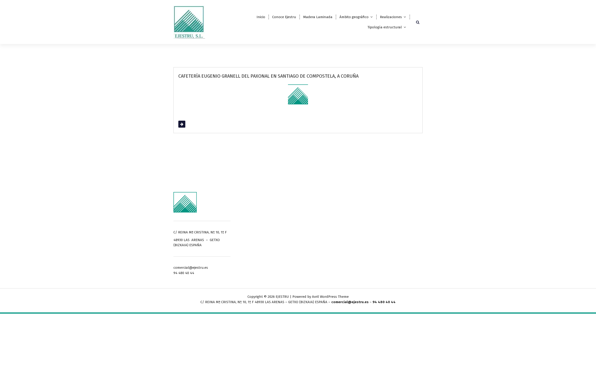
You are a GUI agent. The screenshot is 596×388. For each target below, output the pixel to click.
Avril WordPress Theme (330, 297)
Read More (187, 124)
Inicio (261, 17)
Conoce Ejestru (284, 17)
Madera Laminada (317, 17)
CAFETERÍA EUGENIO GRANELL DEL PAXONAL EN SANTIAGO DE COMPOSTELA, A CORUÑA (268, 76)
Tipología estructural (384, 27)
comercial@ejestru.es (350, 302)
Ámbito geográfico (354, 17)
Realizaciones (391, 17)
